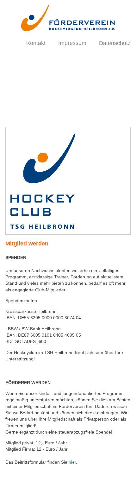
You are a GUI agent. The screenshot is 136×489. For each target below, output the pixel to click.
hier (72, 462)
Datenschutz (115, 43)
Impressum (72, 43)
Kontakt (36, 43)
